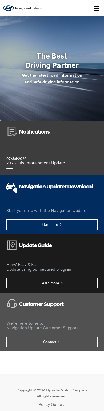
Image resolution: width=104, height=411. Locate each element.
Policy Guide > (52, 404)
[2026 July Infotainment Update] (9, 168)
